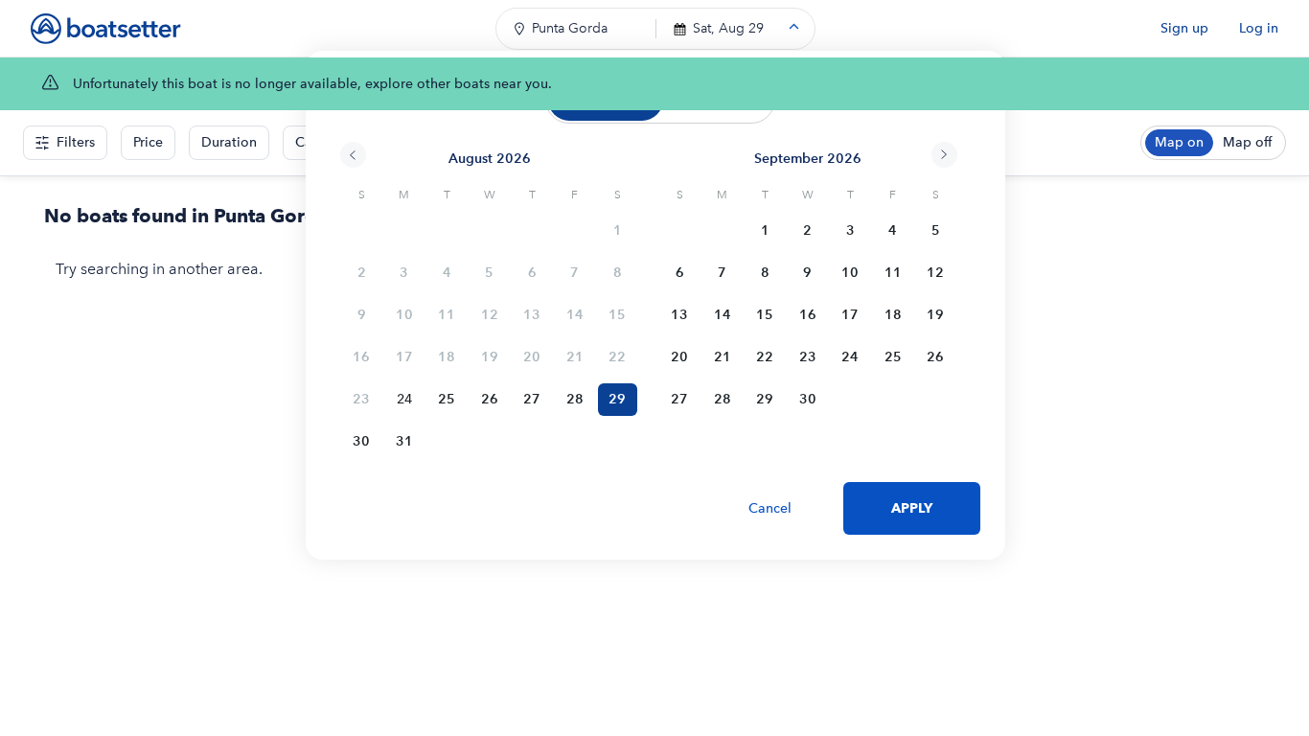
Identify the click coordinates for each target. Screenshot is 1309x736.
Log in (1258, 28)
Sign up (1184, 28)
